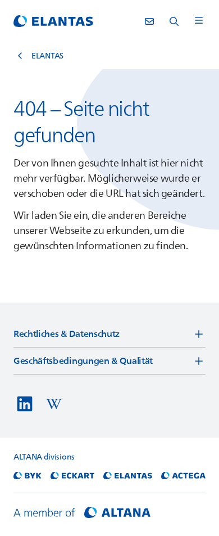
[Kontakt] (149, 21)
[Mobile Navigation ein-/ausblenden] (199, 21)
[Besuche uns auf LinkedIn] (24, 404)
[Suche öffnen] (174, 21)
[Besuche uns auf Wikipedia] (54, 404)
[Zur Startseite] (53, 21)
